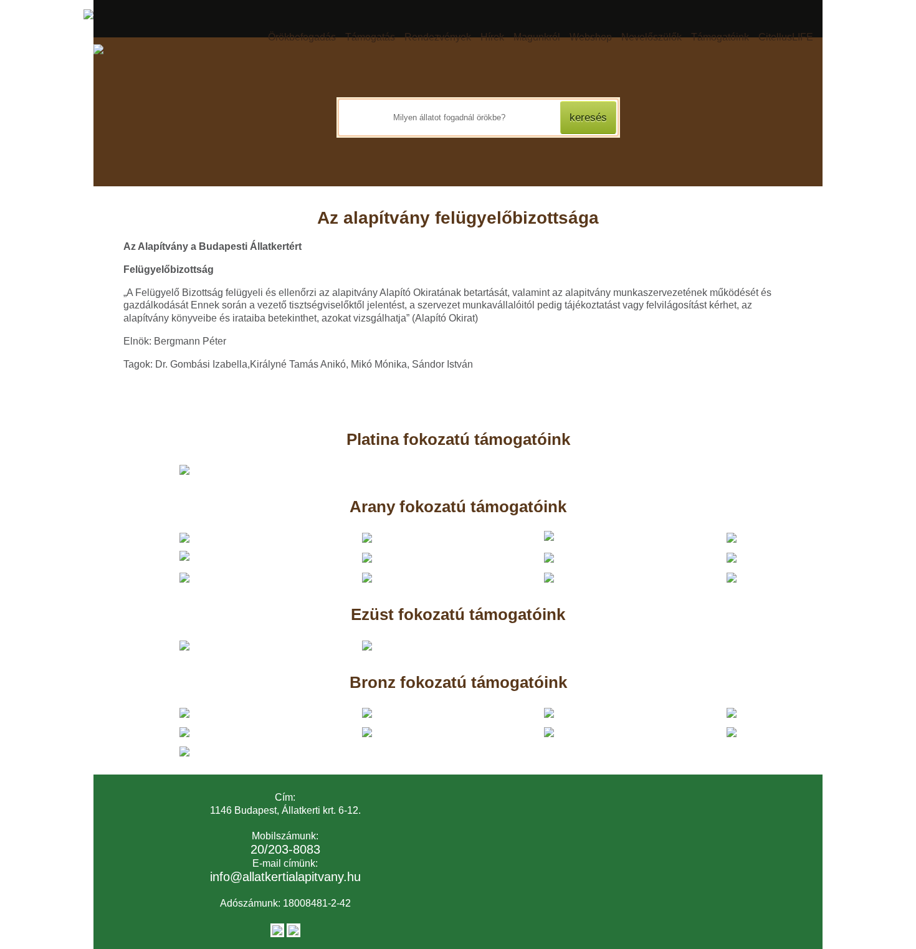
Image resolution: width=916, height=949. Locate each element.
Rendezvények (437, 37)
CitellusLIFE (785, 37)
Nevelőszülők (651, 37)
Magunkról (536, 37)
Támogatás (370, 37)
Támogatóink (720, 37)
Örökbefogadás (302, 37)
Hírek (492, 37)
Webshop (591, 37)
